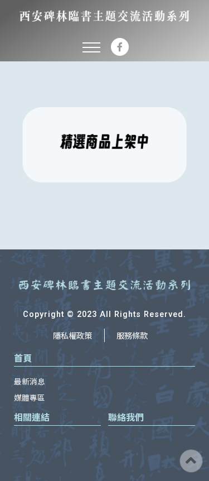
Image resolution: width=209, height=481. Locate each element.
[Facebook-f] (120, 47)
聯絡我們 (126, 417)
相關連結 (32, 417)
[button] (91, 47)
